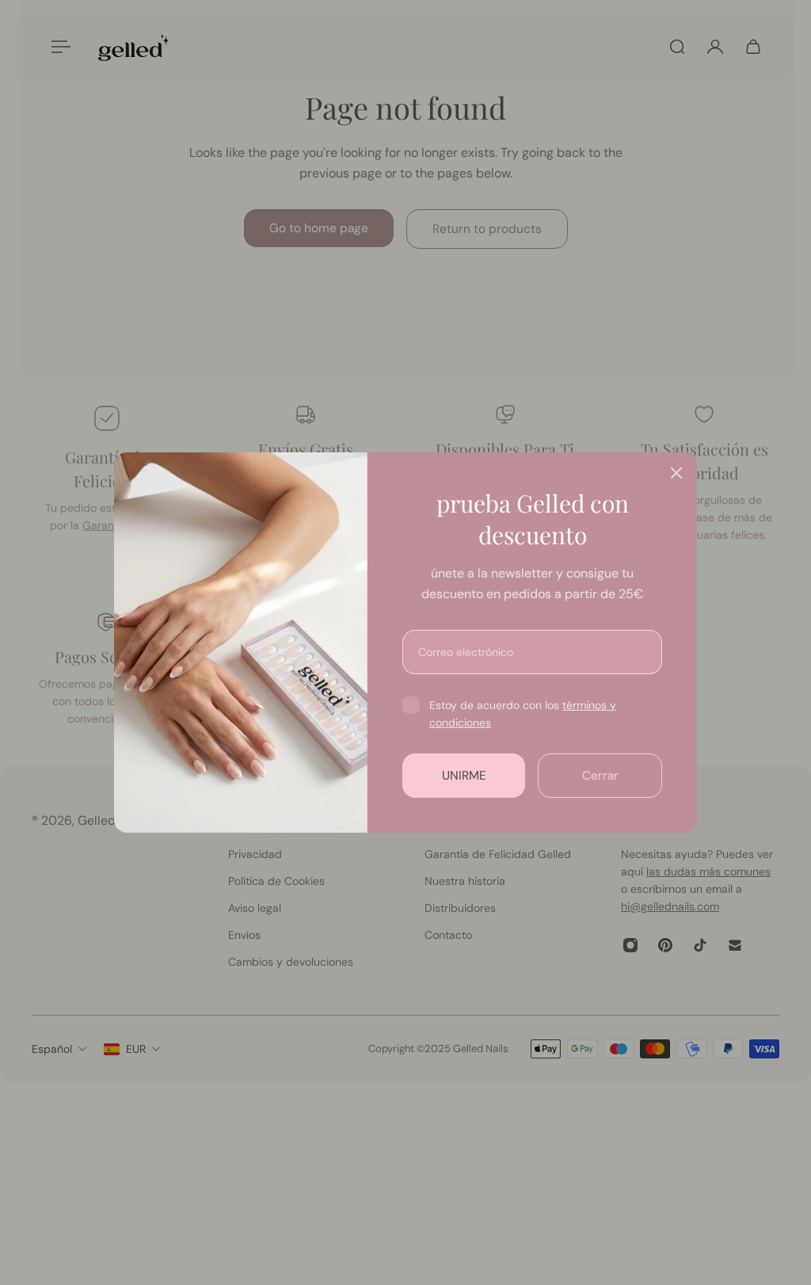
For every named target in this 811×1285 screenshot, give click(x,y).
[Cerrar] (676, 473)
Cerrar (600, 776)
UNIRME (464, 776)
